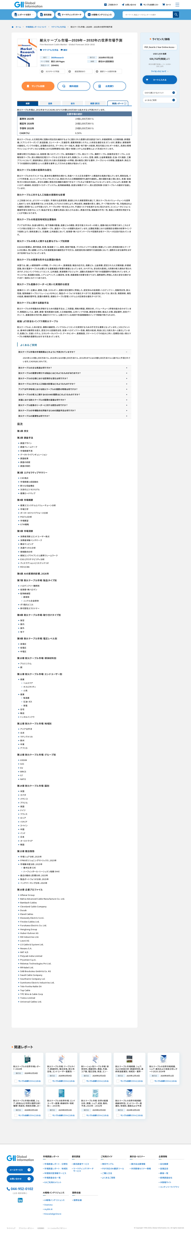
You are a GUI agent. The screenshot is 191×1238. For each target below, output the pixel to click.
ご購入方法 (107, 1173)
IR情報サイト (165, 1182)
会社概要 (164, 1164)
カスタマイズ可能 (53, 72)
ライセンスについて (158, 71)
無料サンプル (108, 1164)
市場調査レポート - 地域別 (56, 1168)
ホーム (18, 27)
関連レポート (117, 103)
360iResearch (57, 57)
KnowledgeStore (52, 1214)
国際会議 (78, 1200)
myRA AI (48, 1209)
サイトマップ (11, 1228)
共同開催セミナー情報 (141, 1168)
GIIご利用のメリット (52, 1182)
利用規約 (40, 1228)
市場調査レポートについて (36, 27)
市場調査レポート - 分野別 (56, 1164)
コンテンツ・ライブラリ (169, 1187)
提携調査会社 (166, 1177)
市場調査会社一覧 (52, 1177)
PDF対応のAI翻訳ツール (113, 1168)
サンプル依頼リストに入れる (29, 1081)
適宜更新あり (80, 72)
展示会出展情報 (138, 1164)
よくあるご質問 (108, 1177)
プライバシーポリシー (26, 1228)
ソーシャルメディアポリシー (57, 1228)
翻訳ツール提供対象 (109, 72)
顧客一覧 (164, 1173)
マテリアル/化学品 (58, 27)
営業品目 (164, 1168)
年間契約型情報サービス (55, 1173)
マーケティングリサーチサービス (83, 1169)
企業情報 (163, 1156)
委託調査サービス (81, 1164)
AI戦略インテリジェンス (54, 1200)
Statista (48, 1205)
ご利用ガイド (106, 1156)
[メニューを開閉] (177, 4)
